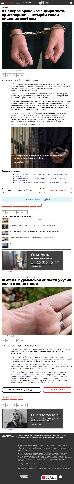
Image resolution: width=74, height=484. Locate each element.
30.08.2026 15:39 (6, 277)
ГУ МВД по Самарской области (11, 70)
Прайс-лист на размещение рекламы (29, 437)
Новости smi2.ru (8, 271)
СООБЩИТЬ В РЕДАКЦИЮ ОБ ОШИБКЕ (28, 440)
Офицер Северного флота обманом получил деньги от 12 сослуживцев (31, 237)
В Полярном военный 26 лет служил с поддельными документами (42, 182)
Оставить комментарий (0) (58, 190)
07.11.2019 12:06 (6, 8)
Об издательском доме (25, 435)
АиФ (12, 336)
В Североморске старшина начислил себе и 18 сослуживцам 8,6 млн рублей (37, 156)
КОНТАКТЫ (63, 435)
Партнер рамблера (34, 476)
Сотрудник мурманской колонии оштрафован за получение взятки (30, 244)
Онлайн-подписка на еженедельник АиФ (46, 435)
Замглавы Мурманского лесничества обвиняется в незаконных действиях (32, 225)
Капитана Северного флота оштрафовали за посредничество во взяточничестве (34, 231)
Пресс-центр (59, 437)
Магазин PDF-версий (48, 437)
